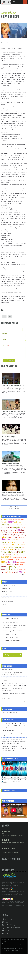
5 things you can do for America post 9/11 (13, 385)
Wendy (5, 572)
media (14, 542)
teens (7, 569)
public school (21, 559)
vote (25, 569)
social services (20, 564)
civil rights (17, 522)
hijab (20, 535)
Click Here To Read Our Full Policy (10, 852)
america (19, 520)
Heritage (16, 534)
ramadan (12, 561)
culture (17, 525)
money (22, 542)
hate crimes (4, 534)
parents (3, 554)
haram (23, 532)
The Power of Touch (7, 669)
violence (22, 569)
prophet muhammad (13, 559)
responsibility (22, 562)
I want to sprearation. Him (8, 731)
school (6, 564)
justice (15, 539)
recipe (17, 562)
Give (24, 1)
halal (19, 532)
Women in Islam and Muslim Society (12, 637)
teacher (3, 569)
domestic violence (6, 527)
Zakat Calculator (8, 919)
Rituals (2, 564)
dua (12, 527)
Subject (4, 339)
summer (22, 567)
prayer (6, 559)
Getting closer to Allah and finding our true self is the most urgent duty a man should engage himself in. (14, 725)
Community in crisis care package (11, 464)
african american (13, 520)
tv (19, 569)
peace (11, 554)
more (24, 607)
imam (8, 537)
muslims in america (14, 547)
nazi (10, 316)
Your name (5, 327)
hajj (17, 532)
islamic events (21, 537)
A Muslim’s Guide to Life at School (12, 622)
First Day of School (7, 699)
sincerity (14, 564)
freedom (6, 532)
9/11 (4, 316)
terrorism (12, 569)
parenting (21, 551)
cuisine (14, 525)
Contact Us (7, 930)
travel (17, 569)
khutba (18, 540)
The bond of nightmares (8, 436)
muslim (8, 545)
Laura (21, 540)
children (10, 522)
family (18, 529)
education (17, 527)
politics (2, 559)
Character (4, 522)
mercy (18, 542)
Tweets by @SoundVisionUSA (9, 712)
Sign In (6, 933)
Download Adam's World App (12, 928)
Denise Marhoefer (8, 43)
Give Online (7, 922)
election (25, 527)
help (13, 535)
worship (16, 572)
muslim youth (6, 551)
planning (15, 557)
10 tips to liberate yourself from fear (12, 493)
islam (16, 537)
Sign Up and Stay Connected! (13, 655)
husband (3, 536)
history (24, 534)
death (24, 525)
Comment (5, 345)
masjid (10, 542)
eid (22, 527)
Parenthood (14, 552)
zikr (24, 572)
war (2, 572)
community (5, 524)
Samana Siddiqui (6, 588)
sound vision (4, 567)
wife (8, 571)
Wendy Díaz (5, 595)
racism (6, 562)
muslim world (19, 549)
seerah (9, 564)
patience (8, 555)
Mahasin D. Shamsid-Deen (9, 598)
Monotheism (4, 545)
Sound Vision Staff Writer (8, 585)
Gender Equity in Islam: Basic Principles (13, 631)
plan (11, 556)
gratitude (14, 532)
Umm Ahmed (5, 604)
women (12, 572)
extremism (13, 530)
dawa (21, 524)
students (18, 567)
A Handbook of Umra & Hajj (10, 619)
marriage (4, 542)
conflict (10, 525)
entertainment (5, 530)
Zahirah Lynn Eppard (7, 601)
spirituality (12, 566)
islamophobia (6, 539)
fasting (23, 530)
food (2, 532)
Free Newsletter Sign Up (10, 925)
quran (3, 561)
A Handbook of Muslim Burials (11, 641)
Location (4, 333)
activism (6, 519)
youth (21, 571)
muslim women (9, 549)
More (23, 574)
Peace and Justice (9, 12)
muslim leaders (15, 544)
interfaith (12, 537)
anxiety (22, 520)
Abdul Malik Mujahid (7, 592)
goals (10, 532)
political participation (21, 557)
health (10, 534)
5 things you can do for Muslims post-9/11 (13, 412)
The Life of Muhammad (9, 634)
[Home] (6, 2)
